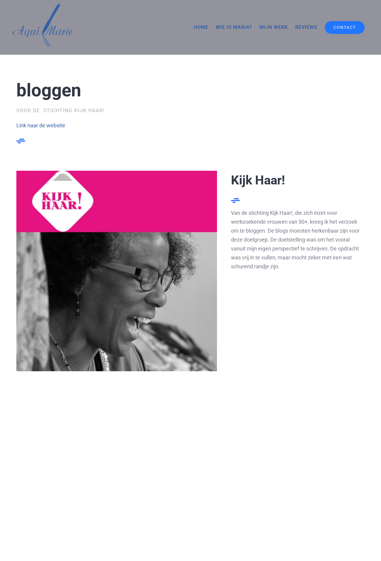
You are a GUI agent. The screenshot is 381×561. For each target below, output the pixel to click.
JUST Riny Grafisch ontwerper (285, 491)
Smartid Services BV (95, 491)
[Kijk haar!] (116, 173)
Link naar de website (40, 125)
